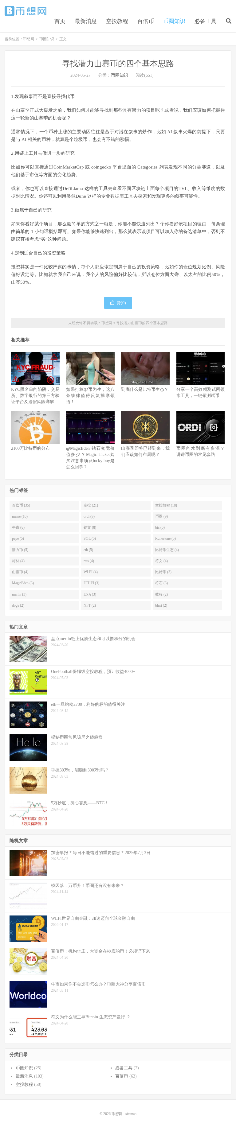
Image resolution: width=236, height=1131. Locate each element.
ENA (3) (90, 594)
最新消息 (86, 21)
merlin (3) (19, 594)
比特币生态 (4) (167, 550)
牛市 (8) (18, 527)
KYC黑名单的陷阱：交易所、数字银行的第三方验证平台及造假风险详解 (35, 395)
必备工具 (206, 21)
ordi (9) (89, 516)
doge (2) (18, 605)
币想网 (26, 11)
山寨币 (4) (20, 572)
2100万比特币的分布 (30, 448)
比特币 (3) (163, 572)
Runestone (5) (165, 538)
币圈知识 (174, 21)
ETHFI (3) (91, 583)
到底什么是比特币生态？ (144, 389)
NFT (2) (90, 605)
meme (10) (20, 516)
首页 (59, 21)
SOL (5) (90, 538)
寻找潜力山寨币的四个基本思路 (118, 63)
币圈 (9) (161, 516)
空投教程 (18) (166, 505)
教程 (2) (161, 594)
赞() (121, 303)
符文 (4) (161, 561)
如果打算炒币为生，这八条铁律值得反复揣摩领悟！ (90, 395)
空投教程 (117, 21)
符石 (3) (161, 583)
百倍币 (145, 21)
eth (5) (88, 550)
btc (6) (160, 527)
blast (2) (161, 605)
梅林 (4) (18, 561)
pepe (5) (18, 538)
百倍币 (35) (21, 505)
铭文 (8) (90, 527)
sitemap (130, 1114)
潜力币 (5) (20, 550)
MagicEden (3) (23, 583)
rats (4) (89, 561)
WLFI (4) (91, 572)
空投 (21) (91, 505)
